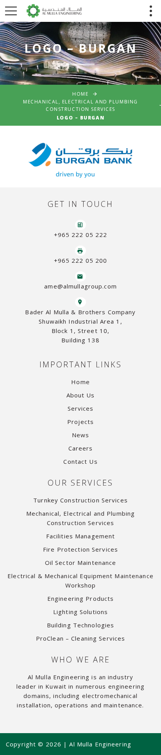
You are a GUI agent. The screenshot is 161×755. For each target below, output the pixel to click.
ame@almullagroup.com (80, 286)
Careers (80, 448)
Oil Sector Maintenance (80, 562)
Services (81, 408)
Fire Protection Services (80, 549)
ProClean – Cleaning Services (80, 638)
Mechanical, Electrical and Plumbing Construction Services (80, 105)
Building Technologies (80, 625)
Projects (80, 422)
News (80, 435)
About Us (80, 395)
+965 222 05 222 (80, 235)
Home (80, 94)
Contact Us (80, 461)
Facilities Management (80, 536)
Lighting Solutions (80, 612)
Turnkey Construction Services (80, 500)
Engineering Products (80, 598)
